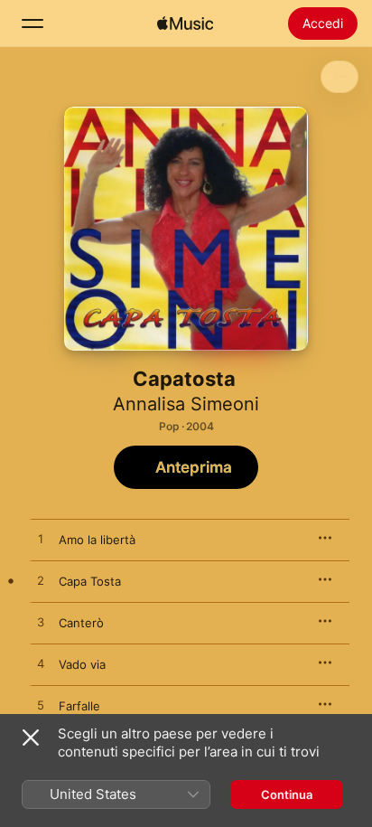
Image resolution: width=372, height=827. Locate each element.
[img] (185, 23)
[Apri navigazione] (32, 23)
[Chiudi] (31, 737)
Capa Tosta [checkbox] (90, 581)
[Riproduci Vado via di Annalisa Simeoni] (41, 664)
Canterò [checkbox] (81, 623)
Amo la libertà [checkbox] (97, 539)
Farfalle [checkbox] (79, 706)
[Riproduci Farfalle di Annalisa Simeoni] (41, 706)
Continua (286, 794)
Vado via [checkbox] (82, 664)
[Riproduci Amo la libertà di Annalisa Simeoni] (41, 539)
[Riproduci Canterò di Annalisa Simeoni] (41, 623)
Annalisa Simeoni (186, 404)
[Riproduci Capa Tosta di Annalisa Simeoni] (41, 581)
